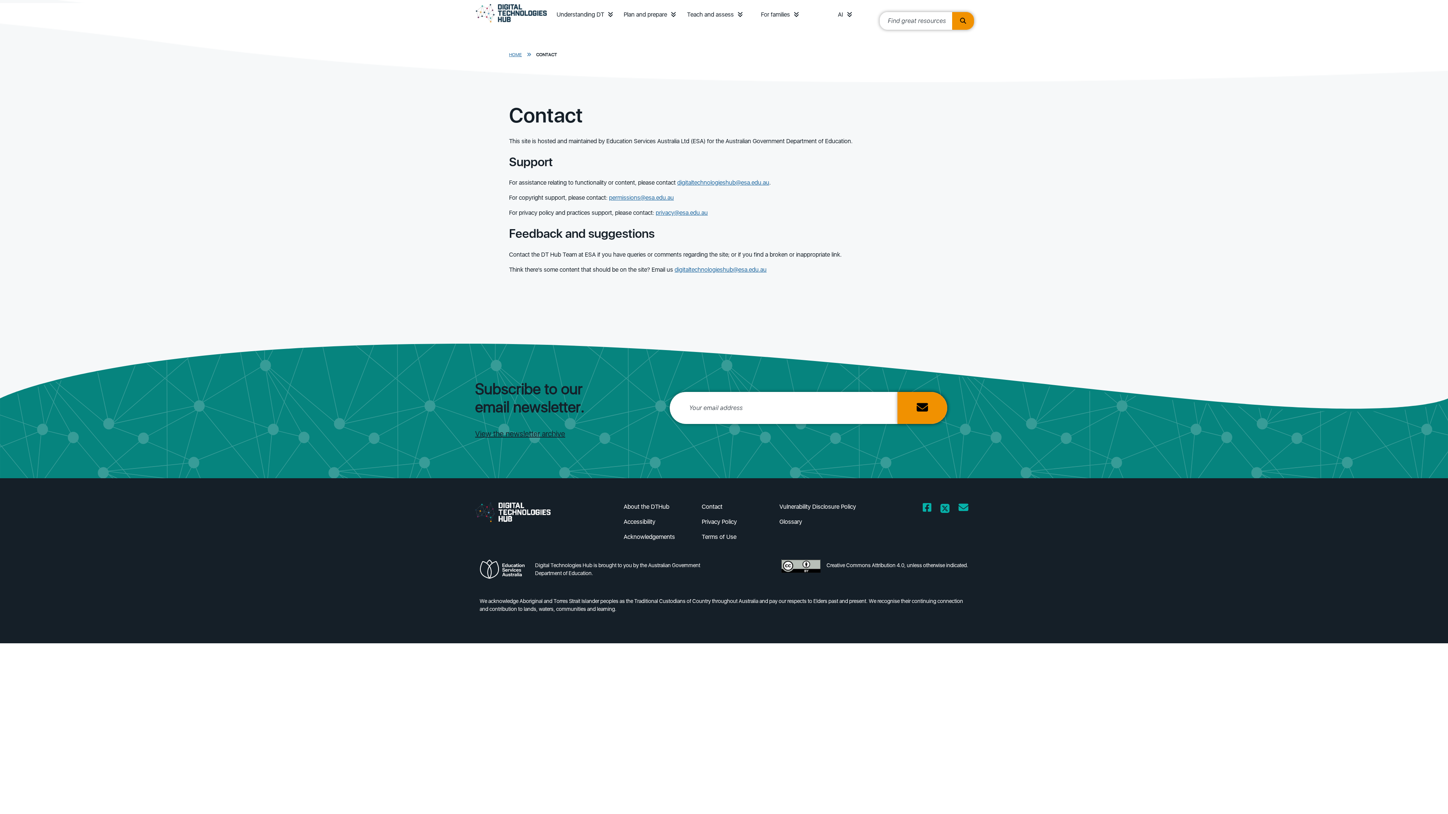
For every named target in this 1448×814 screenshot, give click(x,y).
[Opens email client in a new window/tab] (963, 509)
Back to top (1404, 797)
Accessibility (639, 521)
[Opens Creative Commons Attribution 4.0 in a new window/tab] (801, 571)
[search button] (963, 21)
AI (840, 14)
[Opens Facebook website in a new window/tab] (927, 509)
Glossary (790, 521)
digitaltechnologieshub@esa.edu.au (723, 182)
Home (515, 54)
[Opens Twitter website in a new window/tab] (944, 509)
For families (775, 14)
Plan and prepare (645, 14)
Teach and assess (710, 14)
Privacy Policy (719, 521)
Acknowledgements (649, 536)
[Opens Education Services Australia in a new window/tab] (504, 571)
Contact (546, 54)
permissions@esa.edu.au (641, 197)
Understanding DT (580, 14)
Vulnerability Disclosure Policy (817, 506)
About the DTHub (646, 506)
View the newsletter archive (520, 433)
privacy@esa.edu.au (682, 212)
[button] (610, 14)
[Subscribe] (922, 408)
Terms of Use (719, 536)
